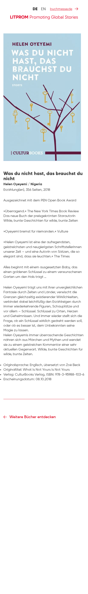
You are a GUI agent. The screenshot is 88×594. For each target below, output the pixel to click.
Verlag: (8, 374)
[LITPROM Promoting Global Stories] (44, 17)
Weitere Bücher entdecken (32, 417)
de (35, 9)
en (43, 9)
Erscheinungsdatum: (19, 379)
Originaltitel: (12, 370)
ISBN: (50, 374)
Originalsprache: (16, 365)
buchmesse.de (61, 9)
